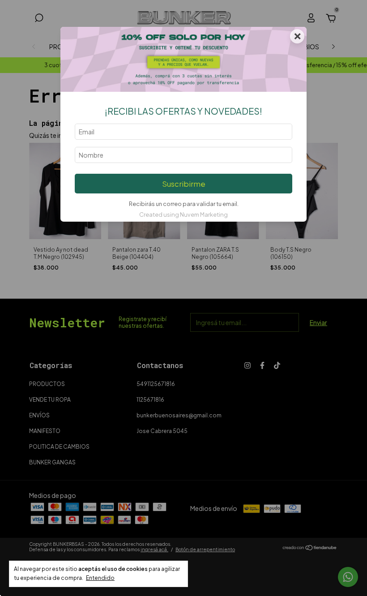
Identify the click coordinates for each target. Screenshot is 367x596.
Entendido (100, 578)
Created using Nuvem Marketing (183, 214)
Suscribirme (183, 184)
